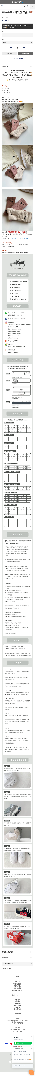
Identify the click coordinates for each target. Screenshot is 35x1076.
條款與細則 (17, 985)
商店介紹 (17, 1000)
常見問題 (17, 981)
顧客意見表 (17, 1009)
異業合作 (17, 1007)
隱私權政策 (17, 989)
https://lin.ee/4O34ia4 (20, 238)
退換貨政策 (17, 987)
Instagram (17, 1005)
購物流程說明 (17, 983)
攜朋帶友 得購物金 (17, 991)
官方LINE (17, 1003)
